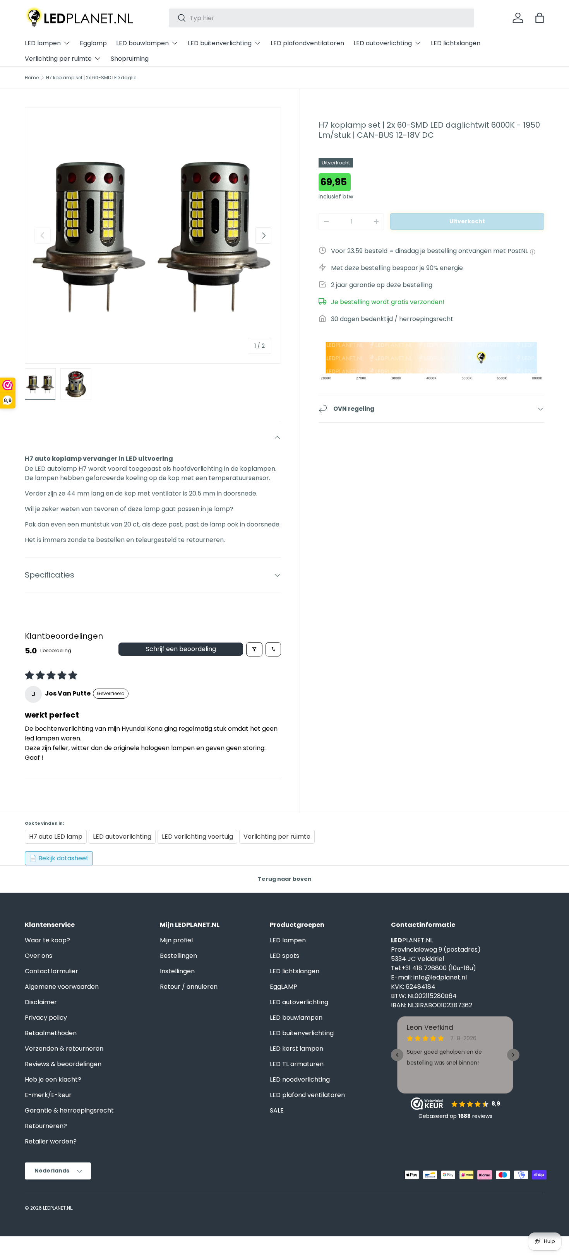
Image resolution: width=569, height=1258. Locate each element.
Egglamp (93, 43)
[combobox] (321, 18)
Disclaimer (41, 1002)
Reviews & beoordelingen (63, 1064)
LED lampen (43, 43)
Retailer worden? (51, 1141)
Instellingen (177, 971)
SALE (277, 1110)
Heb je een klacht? (53, 1079)
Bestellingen (178, 955)
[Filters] (254, 649)
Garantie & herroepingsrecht (69, 1110)
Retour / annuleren (189, 986)
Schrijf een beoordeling (181, 648)
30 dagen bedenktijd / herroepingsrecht (392, 318)
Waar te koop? (47, 940)
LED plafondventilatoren (307, 43)
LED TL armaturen (297, 1064)
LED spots (284, 955)
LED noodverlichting (300, 1079)
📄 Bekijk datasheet (59, 858)
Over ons (38, 955)
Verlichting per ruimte (58, 58)
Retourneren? (46, 1125)
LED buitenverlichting (220, 43)
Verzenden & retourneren (64, 1048)
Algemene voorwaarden (62, 986)
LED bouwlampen (142, 43)
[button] (539, 17)
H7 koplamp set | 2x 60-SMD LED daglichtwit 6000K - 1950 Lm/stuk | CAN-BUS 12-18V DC (92, 77)
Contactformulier (51, 971)
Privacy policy (46, 1017)
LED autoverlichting (382, 43)
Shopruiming (130, 58)
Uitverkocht (467, 221)
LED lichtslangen (455, 43)
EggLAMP (283, 986)
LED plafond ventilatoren (307, 1094)
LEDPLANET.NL (57, 1208)
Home (32, 77)
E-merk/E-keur (48, 1094)
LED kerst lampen (296, 1048)
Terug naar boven (285, 879)
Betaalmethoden (51, 1033)
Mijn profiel (176, 940)
